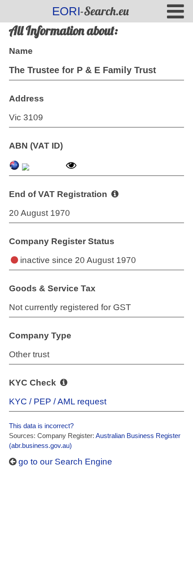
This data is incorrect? (41, 426)
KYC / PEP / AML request (57, 401)
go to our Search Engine (64, 461)
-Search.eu (90, 11)
